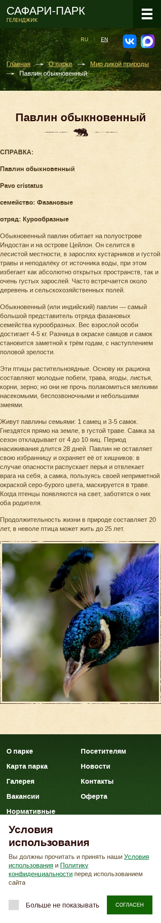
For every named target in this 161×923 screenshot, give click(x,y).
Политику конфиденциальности (48, 869)
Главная (18, 64)
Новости (95, 766)
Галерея (20, 781)
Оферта (94, 796)
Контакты (97, 781)
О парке (60, 64)
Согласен (129, 905)
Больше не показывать (62, 905)
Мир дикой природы (119, 64)
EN (104, 39)
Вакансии (22, 796)
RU (84, 39)
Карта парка (27, 766)
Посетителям (103, 751)
